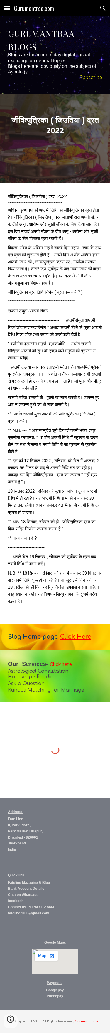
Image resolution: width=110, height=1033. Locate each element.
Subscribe (91, 77)
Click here (61, 664)
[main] (55, 55)
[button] (7, 8)
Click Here (75, 636)
